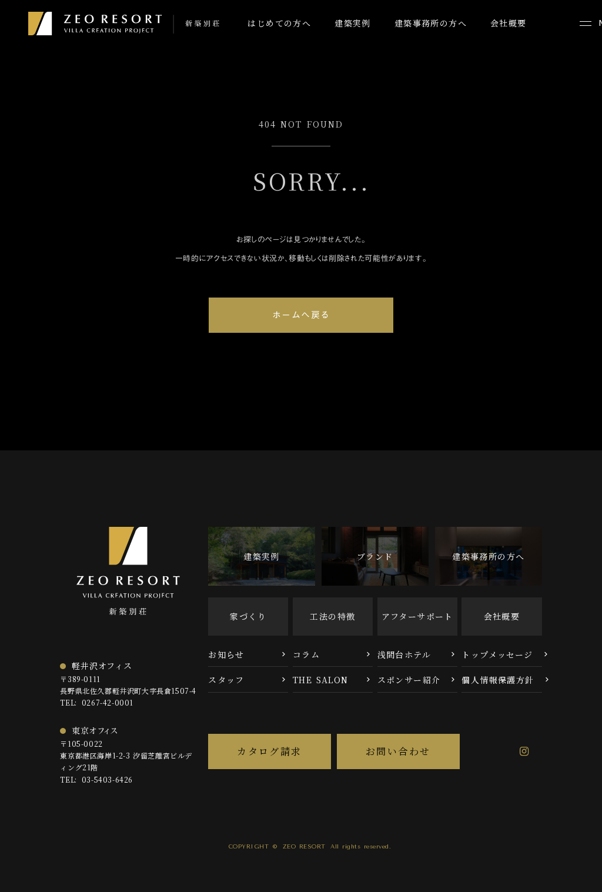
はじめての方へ (279, 23)
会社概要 (508, 23)
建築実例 (353, 23)
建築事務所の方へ (430, 23)
